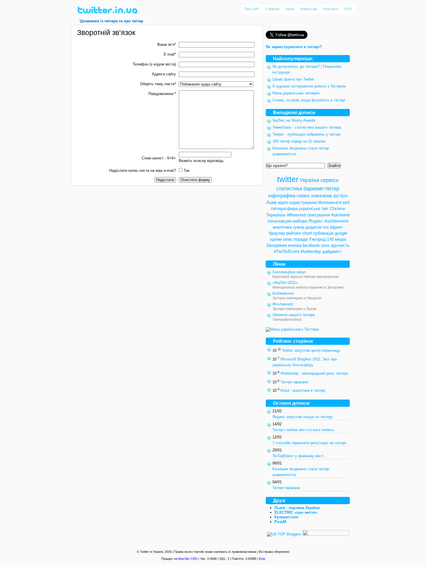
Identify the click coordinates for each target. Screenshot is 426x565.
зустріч (340, 195)
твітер (332, 189)
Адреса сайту (164, 74)
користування (303, 202)
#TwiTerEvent (286, 251)
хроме (276, 239)
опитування (318, 214)
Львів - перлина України (297, 508)
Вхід (262, 558)
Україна (309, 180)
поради (301, 239)
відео (283, 202)
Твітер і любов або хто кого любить (303, 430)
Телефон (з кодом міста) (154, 64)
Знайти (334, 165)
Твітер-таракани (294, 382)
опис (287, 239)
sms (325, 245)
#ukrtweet (340, 214)
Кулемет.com (286, 517)
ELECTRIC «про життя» (295, 512)
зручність (340, 245)
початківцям (279, 220)
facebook (311, 245)
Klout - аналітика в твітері (303, 391)
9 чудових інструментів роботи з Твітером (309, 86)
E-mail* (170, 54)
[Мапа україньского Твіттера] (292, 329)
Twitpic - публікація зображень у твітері (306, 134)
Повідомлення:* (162, 94)
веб (346, 202)
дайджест (332, 251)
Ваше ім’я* (166, 44)
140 (330, 239)
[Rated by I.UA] (326, 534)
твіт (325, 208)
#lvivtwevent (329, 202)
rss (326, 227)
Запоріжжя (276, 245)
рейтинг (293, 233)
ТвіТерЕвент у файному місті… (299, 456)
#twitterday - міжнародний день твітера (314, 373)
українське (309, 208)
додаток (313, 227)
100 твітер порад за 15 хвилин (298, 141)
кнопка (294, 245)
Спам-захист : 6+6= (159, 158)
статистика (289, 189)
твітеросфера (284, 208)
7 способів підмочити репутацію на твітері (309, 443)
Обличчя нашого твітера (293, 315)
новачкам (321, 195)
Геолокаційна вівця (288, 272)
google (341, 233)
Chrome (337, 208)
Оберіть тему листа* (158, 84)
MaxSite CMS (187, 558)
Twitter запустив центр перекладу (311, 351)
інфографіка (281, 195)
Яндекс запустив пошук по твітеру (302, 417)
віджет (336, 227)
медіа (340, 239)
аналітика (282, 227)
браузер (277, 233)
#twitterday (311, 251)
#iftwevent (296, 214)
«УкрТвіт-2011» (285, 282)
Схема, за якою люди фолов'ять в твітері (308, 100)
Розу (280, 522)
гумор (298, 227)
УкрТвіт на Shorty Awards (294, 120)
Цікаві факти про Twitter (293, 79)
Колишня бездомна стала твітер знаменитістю (300, 472)
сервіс (303, 195)
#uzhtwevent (336, 220)
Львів (271, 202)
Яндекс (315, 220)
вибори (300, 220)
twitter (287, 179)
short (307, 233)
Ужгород (317, 239)
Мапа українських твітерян (295, 93)
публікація (323, 233)
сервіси (329, 180)
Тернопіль (276, 214)
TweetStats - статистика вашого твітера (306, 127)
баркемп (313, 189)
